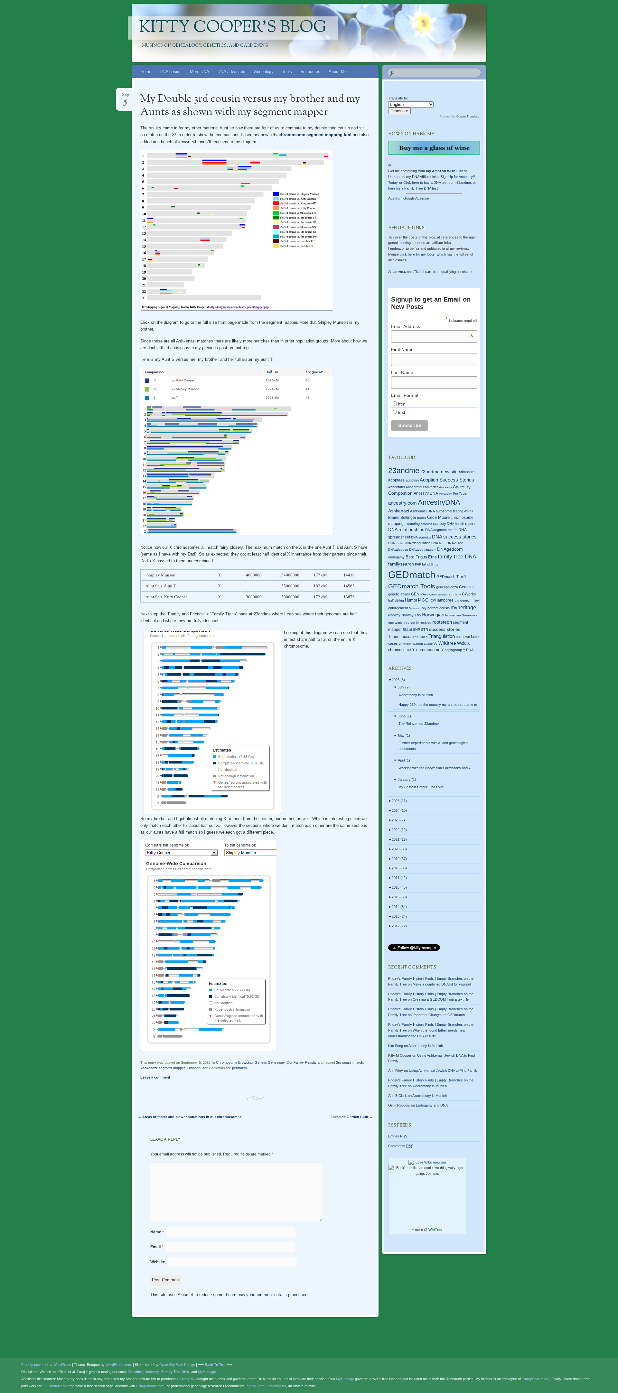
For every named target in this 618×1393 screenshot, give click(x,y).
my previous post (211, 347)
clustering (412, 524)
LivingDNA (188, 1379)
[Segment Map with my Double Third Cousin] (236, 310)
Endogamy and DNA (432, 1105)
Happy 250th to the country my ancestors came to (437, 704)
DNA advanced (231, 71)
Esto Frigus (416, 557)
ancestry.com (402, 503)
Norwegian (433, 614)
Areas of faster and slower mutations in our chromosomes (189, 1117)
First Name (402, 349)
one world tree (398, 622)
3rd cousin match (349, 1062)
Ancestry (445, 487)
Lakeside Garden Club (352, 1117)
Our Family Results (301, 1062)
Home (145, 71)
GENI (415, 594)
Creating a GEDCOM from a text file (441, 999)
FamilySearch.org (535, 1379)
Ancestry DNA (426, 493)
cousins (426, 524)
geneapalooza (447, 587)
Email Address (432, 326)
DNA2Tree (454, 543)
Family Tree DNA (175, 1372)
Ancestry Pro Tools (453, 493)
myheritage (463, 607)
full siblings (430, 564)
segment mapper (172, 1068)
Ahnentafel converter (422, 487)
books (421, 517)
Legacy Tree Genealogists (265, 1386)
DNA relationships (406, 529)
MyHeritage (207, 1372)
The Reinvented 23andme (418, 723)
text (401, 412)
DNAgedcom (450, 549)
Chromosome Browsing (234, 1062)
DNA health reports (461, 524)
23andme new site (439, 471)
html (402, 404)
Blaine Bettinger (402, 517)
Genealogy (264, 71)
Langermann (463, 600)
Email (156, 1247)
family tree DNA (457, 557)
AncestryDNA (439, 502)
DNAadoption (398, 549)
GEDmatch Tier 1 (451, 577)
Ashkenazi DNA (422, 511)
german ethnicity (448, 594)
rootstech (442, 622)
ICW (433, 600)
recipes (425, 622)
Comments (400, 1146)
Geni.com (428, 594)
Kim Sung (395, 1046)
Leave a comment (155, 1077)
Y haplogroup (451, 650)
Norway (394, 615)
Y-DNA (468, 650)
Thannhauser (197, 1068)
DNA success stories (454, 536)
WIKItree (447, 643)
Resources (310, 71)
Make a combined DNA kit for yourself (442, 984)
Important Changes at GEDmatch (439, 1015)
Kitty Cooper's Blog (232, 28)
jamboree (445, 600)
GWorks (469, 594)
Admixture (466, 472)
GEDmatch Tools (411, 586)
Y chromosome (426, 650)
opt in (414, 622)
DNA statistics (421, 537)
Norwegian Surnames (461, 615)
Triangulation (441, 636)
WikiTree (435, 1229)
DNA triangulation (417, 543)
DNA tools (395, 543)
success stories (444, 629)
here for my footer (422, 254)
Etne (432, 557)
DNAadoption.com (422, 549)
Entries (397, 1136)
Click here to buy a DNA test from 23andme (437, 182)
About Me (338, 71)
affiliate (410, 272)
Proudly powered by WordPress (46, 1365)
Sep (125, 96)
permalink (239, 1068)
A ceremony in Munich (415, 695)
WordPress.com (118, 1365)
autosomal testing (449, 511)
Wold (461, 643)
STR (424, 629)
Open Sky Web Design (177, 1365)
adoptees (396, 480)
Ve (435, 643)
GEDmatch (411, 574)
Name (157, 1232)
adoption (412, 480)
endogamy (396, 557)
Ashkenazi (148, 1068)
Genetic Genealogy (270, 1062)
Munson (415, 608)
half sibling (396, 600)
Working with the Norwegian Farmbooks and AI (435, 768)
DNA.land (438, 543)
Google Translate (467, 116)
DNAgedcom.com (150, 1386)
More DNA (199, 71)
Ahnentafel (396, 487)
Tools (287, 71)
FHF (418, 564)
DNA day (439, 524)
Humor (411, 600)
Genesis (466, 587)
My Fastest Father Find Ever (421, 787)
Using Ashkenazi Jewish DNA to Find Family (443, 1070)
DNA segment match (441, 530)
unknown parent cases (416, 643)
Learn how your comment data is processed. (267, 1294)
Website (157, 1262)
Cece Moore (438, 517)
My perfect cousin (436, 608)
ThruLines (420, 637)
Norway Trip (411, 615)
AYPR (468, 511)
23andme (403, 471)
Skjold (407, 629)
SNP (416, 629)
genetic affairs (399, 594)
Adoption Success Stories (447, 479)
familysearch (401, 563)
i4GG (423, 600)
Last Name (402, 372)
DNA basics (171, 71)
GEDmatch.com (55, 1386)
